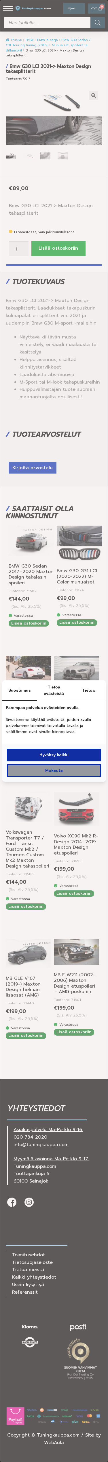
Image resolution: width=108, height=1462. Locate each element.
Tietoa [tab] (88, 690)
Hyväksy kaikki (54, 755)
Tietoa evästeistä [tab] (54, 690)
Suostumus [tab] (19, 690)
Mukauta (54, 770)
